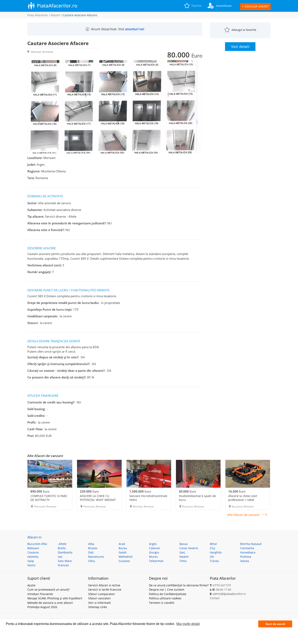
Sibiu (91, 561)
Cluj (212, 548)
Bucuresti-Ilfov (37, 544)
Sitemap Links (97, 607)
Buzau (123, 548)
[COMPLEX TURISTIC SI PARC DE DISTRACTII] (50, 474)
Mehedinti (126, 557)
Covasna (33, 552)
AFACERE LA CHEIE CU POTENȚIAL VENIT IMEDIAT (98, 498)
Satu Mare (65, 561)
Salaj (30, 561)
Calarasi (154, 548)
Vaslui (31, 565)
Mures (153, 557)
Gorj (182, 552)
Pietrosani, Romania (45, 506)
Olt (212, 557)
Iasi (60, 557)
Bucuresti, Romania (193, 506)
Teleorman (156, 561)
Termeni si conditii (161, 603)
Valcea (244, 561)
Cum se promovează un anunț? (48, 589)
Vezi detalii (240, 46)
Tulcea (214, 561)
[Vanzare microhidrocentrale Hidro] (148, 474)
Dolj (90, 552)
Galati (122, 552)
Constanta (247, 548)
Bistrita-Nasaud (251, 544)
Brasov (92, 548)
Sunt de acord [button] (275, 624)
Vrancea (63, 565)
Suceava (124, 561)
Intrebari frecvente (40, 594)
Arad (122, 544)
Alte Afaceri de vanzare (243, 514)
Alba (91, 544)
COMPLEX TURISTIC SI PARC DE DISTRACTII (49, 498)
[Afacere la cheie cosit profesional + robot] (247, 474)
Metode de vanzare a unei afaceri (50, 603)
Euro (39, 491)
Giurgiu (154, 552)
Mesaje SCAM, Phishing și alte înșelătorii (54, 598)
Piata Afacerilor (37, 15)
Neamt (184, 557)
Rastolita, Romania (143, 506)
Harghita (216, 552)
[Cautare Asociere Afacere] (114, 152)
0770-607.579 (222, 585)
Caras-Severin (188, 548)
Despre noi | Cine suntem (166, 589)
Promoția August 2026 (42, 607)
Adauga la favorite (244, 30)
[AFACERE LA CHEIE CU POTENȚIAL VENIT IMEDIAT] (99, 474)
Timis (183, 561)
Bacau (183, 544)
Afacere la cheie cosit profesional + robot (242, 498)
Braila (62, 548)
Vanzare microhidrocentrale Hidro (148, 498)
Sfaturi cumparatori (101, 594)
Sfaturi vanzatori (99, 598)
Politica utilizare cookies (165, 598)
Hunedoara (247, 552)
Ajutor (31, 585)
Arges (153, 544)
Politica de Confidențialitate (167, 594)
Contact (215, 598)
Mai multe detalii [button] (188, 624)
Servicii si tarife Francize (104, 589)
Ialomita (32, 557)
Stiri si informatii (99, 603)
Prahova (245, 557)
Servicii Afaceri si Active (104, 585)
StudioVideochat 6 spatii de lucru (197, 498)
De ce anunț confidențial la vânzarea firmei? (179, 585)
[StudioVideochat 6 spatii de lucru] (198, 474)
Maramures (96, 557)
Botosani (33, 548)
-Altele (62, 544)
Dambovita (65, 552)
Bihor (213, 544)
